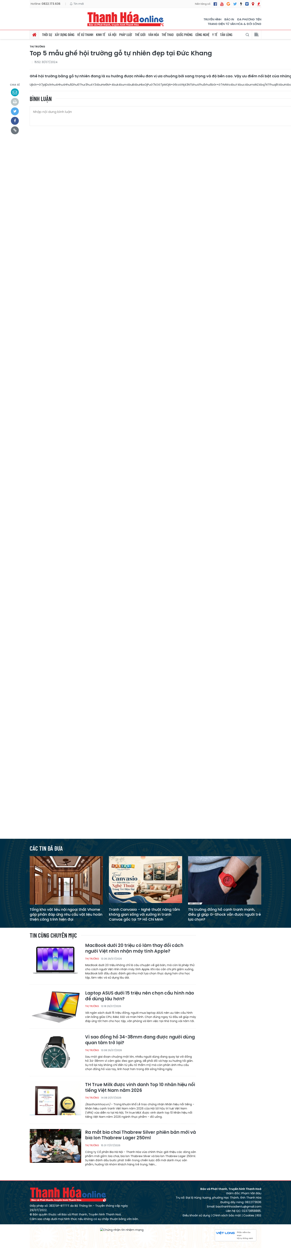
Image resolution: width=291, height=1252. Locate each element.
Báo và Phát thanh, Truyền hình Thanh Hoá (68, 1194)
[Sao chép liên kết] (15, 130)
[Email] (15, 92)
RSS (259, 1215)
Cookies (248, 1215)
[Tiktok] (241, 4)
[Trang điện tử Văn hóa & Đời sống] (247, 4)
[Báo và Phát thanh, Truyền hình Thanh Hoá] (125, 18)
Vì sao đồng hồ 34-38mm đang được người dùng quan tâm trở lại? (140, 1040)
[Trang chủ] (34, 34)
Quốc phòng (184, 34)
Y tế (214, 34)
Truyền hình (212, 19)
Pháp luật (125, 34)
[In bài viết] (15, 102)
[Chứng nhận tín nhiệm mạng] (122, 1229)
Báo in (229, 19)
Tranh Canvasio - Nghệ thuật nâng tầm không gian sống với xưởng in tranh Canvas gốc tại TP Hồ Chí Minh (144, 914)
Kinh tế (100, 34)
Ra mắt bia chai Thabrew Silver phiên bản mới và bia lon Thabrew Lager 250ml (140, 1135)
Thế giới (140, 34)
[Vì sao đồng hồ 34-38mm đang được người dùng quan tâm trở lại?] (55, 1050)
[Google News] (228, 4)
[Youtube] (221, 4)
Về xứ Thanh (85, 34)
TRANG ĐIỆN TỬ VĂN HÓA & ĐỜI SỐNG (234, 24)
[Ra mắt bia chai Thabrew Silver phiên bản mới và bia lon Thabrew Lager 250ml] (55, 1146)
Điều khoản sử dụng (196, 1215)
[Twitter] (235, 4)
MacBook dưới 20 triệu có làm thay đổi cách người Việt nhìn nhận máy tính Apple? (134, 948)
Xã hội (112, 34)
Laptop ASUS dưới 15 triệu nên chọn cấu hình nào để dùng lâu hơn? (139, 996)
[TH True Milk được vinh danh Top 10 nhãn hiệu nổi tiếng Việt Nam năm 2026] (55, 1098)
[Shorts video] (258, 4)
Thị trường (37, 46)
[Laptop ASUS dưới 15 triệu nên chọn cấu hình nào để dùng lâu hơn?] (55, 1006)
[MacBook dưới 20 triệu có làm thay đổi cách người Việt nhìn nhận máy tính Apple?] (55, 960)
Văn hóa (153, 34)
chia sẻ (15, 84)
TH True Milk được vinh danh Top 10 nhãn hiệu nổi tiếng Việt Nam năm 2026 (140, 1087)
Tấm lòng (226, 34)
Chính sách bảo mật (226, 1215)
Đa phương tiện (249, 19)
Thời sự (47, 34)
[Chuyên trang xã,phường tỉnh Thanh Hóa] (253, 4)
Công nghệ (202, 34)
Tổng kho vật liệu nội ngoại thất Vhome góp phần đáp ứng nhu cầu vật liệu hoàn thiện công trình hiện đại (66, 914)
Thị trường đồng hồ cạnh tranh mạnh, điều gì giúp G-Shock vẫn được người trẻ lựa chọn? (224, 914)
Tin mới (78, 4)
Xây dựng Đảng (64, 34)
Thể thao (168, 34)
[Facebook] (215, 4)
